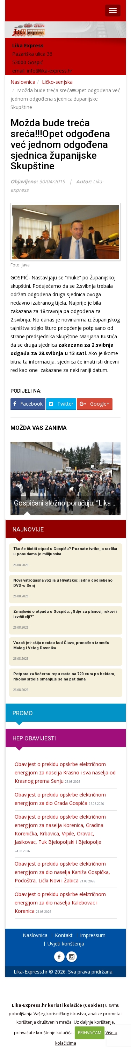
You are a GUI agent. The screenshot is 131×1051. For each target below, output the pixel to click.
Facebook (31, 403)
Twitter (64, 403)
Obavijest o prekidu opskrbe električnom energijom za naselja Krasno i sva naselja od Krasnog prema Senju (65, 772)
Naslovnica (22, 82)
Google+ (99, 403)
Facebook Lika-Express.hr (59, 956)
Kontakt (64, 935)
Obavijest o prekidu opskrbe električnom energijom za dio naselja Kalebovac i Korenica (60, 902)
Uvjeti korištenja (66, 943)
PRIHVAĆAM (89, 1033)
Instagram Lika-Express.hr (71, 956)
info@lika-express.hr (49, 70)
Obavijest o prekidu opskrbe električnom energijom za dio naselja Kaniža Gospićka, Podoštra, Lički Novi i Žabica (62, 872)
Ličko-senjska (57, 82)
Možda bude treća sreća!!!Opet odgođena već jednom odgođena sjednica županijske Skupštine (60, 144)
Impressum (92, 935)
